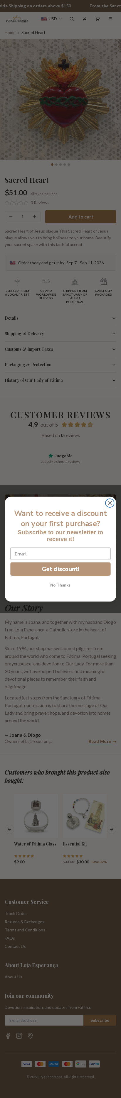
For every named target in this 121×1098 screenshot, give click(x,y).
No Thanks (60, 585)
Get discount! (60, 569)
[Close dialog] (109, 503)
